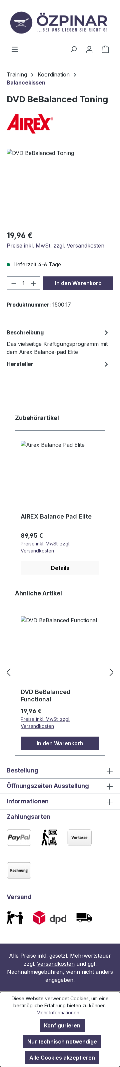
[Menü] (15, 49)
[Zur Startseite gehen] (60, 22)
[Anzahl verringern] (14, 283)
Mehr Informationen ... (60, 1012)
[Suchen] (73, 49)
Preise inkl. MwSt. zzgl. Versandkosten (55, 245)
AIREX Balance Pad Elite (56, 516)
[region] (60, 186)
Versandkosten (56, 963)
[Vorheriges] (8, 672)
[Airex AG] (60, 124)
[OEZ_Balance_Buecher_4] (60, 186)
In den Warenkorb (78, 283)
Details (60, 568)
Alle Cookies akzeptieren (62, 1057)
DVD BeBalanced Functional (46, 695)
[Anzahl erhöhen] (34, 283)
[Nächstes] (112, 672)
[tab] (58, 342)
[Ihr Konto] (89, 49)
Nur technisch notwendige (62, 1041)
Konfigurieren (62, 1025)
